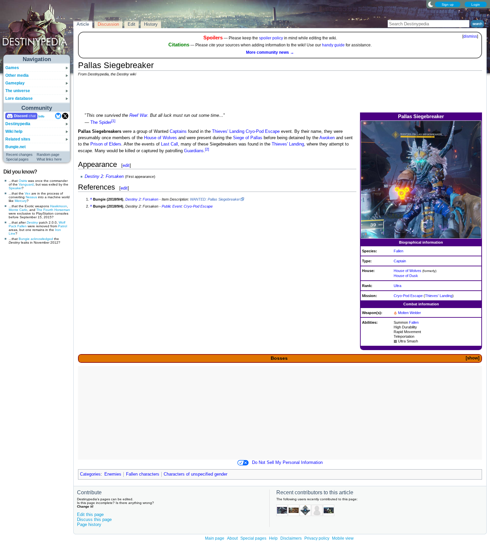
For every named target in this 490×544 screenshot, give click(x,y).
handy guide (333, 45)
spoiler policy (271, 38)
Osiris (23, 181)
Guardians (194, 151)
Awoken (327, 137)
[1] (113, 121)
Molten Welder (409, 313)
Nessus (31, 197)
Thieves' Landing (438, 296)
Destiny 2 (94, 176)
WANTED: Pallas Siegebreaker (215, 199)
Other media (17, 75)
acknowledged (42, 239)
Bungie (24, 239)
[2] (207, 149)
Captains (178, 131)
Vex (27, 193)
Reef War (138, 115)
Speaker (15, 188)
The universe (17, 90)
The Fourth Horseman (53, 210)
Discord (21, 116)
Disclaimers (291, 538)
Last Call (169, 144)
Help (273, 538)
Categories (90, 474)
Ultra (397, 286)
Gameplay (15, 83)
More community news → (270, 52)
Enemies (112, 474)
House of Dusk (406, 276)
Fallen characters (142, 474)
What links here (49, 159)
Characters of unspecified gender (195, 474)
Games (12, 67)
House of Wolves (407, 271)
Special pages (17, 159)
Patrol (62, 226)
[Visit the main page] (37, 30)
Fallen (22, 226)
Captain (400, 261)
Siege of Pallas (247, 137)
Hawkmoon (58, 206)
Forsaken (115, 176)
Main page (214, 538)
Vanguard (26, 184)
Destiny (32, 222)
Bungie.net (15, 147)
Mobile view (343, 538)
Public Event (172, 206)
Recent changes (19, 155)
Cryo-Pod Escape (408, 296)
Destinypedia (17, 123)
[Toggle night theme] (430, 4)
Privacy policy (316, 538)
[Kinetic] (395, 341)
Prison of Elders (105, 144)
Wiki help (13, 131)
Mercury (21, 201)
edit (126, 165)
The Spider (100, 122)
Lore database (19, 98)
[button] (472, 358)
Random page (48, 155)
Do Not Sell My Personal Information (287, 462)
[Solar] (395, 313)
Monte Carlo (18, 210)
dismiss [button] (470, 36)
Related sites (17, 139)
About (232, 538)
